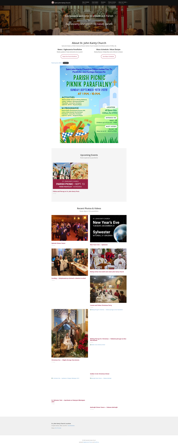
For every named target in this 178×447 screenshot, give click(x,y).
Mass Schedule (85, 2)
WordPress (96, 442)
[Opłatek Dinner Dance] (69, 228)
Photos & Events (112, 2)
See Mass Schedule (108, 56)
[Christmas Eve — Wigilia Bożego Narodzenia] (69, 333)
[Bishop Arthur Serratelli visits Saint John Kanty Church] (108, 258)
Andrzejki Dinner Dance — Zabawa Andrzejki (104, 407)
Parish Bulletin (95, 2)
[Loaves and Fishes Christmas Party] (108, 289)
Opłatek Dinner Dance (58, 243)
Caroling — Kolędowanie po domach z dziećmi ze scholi (68, 278)
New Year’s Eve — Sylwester (99, 245)
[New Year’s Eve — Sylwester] (108, 228)
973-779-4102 (58, 428)
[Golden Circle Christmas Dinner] (108, 357)
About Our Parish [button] (123, 2)
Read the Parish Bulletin (70, 56)
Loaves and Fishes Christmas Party (101, 305)
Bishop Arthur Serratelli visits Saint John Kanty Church (107, 272)
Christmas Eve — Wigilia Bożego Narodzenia (65, 360)
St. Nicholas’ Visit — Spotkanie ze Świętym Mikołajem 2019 (68, 401)
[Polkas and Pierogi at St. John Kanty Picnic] (70, 176)
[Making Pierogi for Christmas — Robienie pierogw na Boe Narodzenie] (108, 322)
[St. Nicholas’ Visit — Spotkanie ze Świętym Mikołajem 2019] (69, 388)
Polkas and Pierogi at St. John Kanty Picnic (66, 191)
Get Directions (71, 425)
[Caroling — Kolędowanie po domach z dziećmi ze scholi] (69, 262)
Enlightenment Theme (87, 442)
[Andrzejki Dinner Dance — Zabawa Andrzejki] (108, 391)
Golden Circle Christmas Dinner (99, 374)
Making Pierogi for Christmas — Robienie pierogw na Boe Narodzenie (108, 339)
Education (103, 2)
